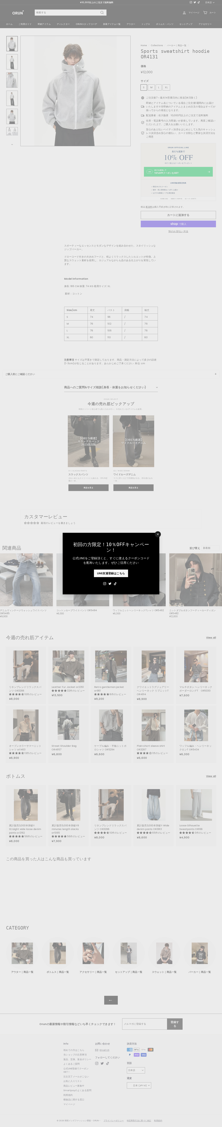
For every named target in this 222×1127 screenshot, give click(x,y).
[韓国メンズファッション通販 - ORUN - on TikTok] (115, 583)
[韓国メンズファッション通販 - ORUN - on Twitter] (109, 583)
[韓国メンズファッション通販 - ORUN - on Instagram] (104, 583)
